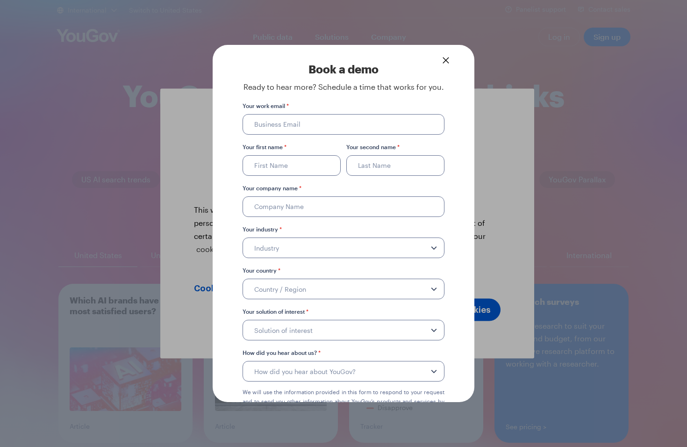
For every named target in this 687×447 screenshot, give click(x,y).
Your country (261, 270)
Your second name (373, 147)
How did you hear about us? (282, 352)
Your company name (272, 188)
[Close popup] (446, 60)
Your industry (262, 229)
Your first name (264, 147)
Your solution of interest (275, 311)
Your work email (266, 105)
